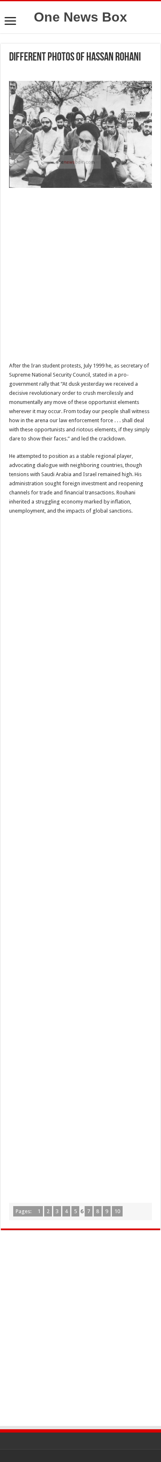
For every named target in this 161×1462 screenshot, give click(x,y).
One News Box (80, 17)
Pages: (24, 1211)
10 (117, 1211)
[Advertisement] (80, 277)
